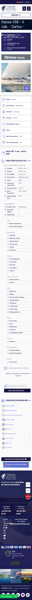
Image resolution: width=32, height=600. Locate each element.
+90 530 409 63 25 (6, 512)
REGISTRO (28, 496)
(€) (28, 2)
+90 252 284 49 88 (21, 512)
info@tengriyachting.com (20, 524)
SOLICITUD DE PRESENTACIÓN (14, 459)
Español (21, 2)
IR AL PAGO (15, 563)
